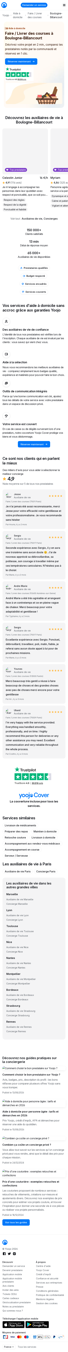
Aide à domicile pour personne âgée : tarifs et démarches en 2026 (30, 1113)
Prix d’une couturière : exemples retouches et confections (30, 1183)
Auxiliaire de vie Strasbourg (20, 1011)
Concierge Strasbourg (18, 1015)
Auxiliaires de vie (32, 218)
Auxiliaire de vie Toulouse (20, 931)
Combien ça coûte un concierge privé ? (26, 1144)
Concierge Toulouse (17, 935)
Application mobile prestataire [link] (12, 1280)
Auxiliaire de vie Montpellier (21, 979)
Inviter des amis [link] (11, 1290)
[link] (4, 1242)
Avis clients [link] (8, 1285)
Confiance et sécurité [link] (47, 1278)
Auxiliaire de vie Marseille (19, 899)
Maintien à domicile (45, 831)
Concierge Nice (14, 951)
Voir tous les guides (16, 1222)
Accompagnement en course (22, 849)
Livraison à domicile (43, 837)
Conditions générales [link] (47, 1291)
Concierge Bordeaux (17, 999)
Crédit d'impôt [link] (43, 1274)
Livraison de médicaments (20, 825)
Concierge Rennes (16, 1031)
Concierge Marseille (17, 904)
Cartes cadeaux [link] (11, 1298)
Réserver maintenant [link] (19, 61)
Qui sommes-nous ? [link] (13, 1310)
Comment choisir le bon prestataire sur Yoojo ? (31, 1074)
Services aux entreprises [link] (49, 1282)
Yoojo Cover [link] (42, 1270)
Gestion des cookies (47, 1303)
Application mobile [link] (12, 1274)
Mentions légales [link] (45, 1299)
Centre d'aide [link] (43, 1266)
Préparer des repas (16, 831)
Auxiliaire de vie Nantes (18, 963)
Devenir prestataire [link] (13, 1270)
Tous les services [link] (27, 1346)
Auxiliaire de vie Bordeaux (20, 995)
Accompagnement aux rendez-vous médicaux (32, 843)
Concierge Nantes (15, 967)
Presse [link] (39, 1286)
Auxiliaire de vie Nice (17, 947)
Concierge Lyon (14, 919)
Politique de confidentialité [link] (50, 1295)
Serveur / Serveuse (16, 855)
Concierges (51, 218)
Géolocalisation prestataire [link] (17, 1302)
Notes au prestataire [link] (13, 1306)
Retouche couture (15, 837)
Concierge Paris (45, 871)
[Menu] (64, 5)
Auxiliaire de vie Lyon (17, 915)
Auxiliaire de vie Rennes (19, 1027)
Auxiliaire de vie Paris (18, 871)
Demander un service (34, 5)
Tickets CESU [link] (10, 1294)
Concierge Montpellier (18, 983)
